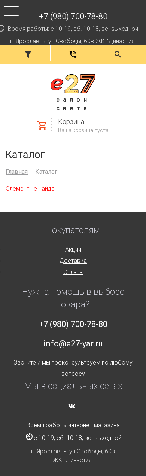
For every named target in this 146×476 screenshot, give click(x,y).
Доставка (73, 260)
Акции (73, 249)
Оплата (73, 272)
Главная (17, 171)
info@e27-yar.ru (73, 343)
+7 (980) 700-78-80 (73, 16)
